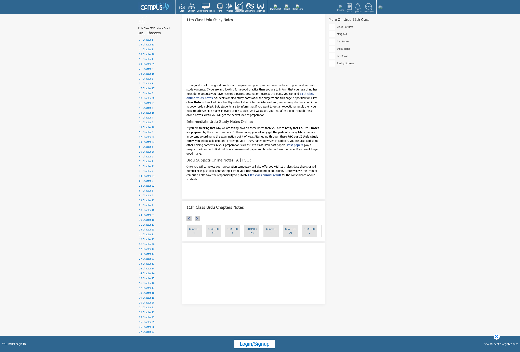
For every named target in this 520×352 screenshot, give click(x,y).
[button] (182, 7)
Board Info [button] (297, 9)
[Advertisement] (253, 54)
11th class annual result (264, 175)
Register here (510, 344)
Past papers (295, 145)
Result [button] (287, 9)
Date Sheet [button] (275, 9)
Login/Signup (255, 344)
